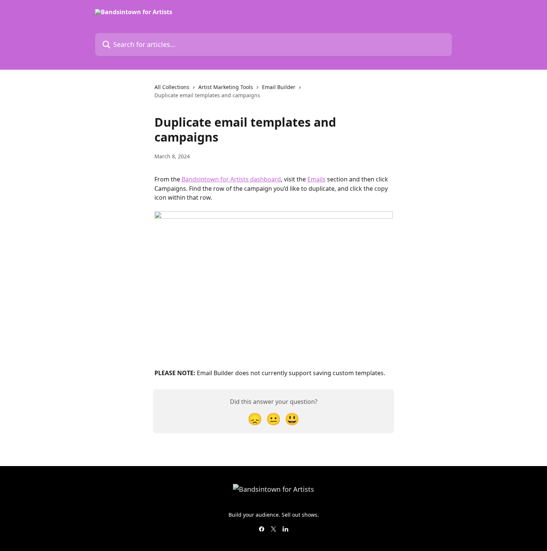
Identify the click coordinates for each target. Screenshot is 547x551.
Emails (316, 179)
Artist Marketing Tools (225, 87)
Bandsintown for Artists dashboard (231, 179)
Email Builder (278, 87)
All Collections (171, 87)
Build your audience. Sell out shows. (273, 514)
